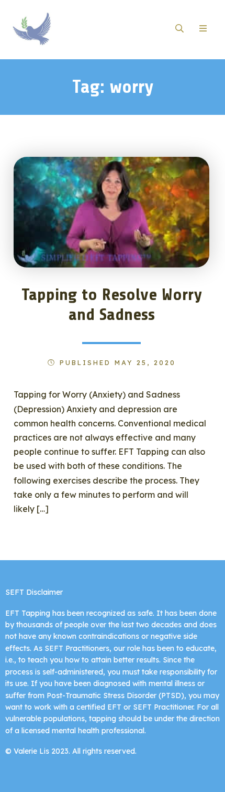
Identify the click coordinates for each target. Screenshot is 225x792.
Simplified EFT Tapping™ (61, 28)
